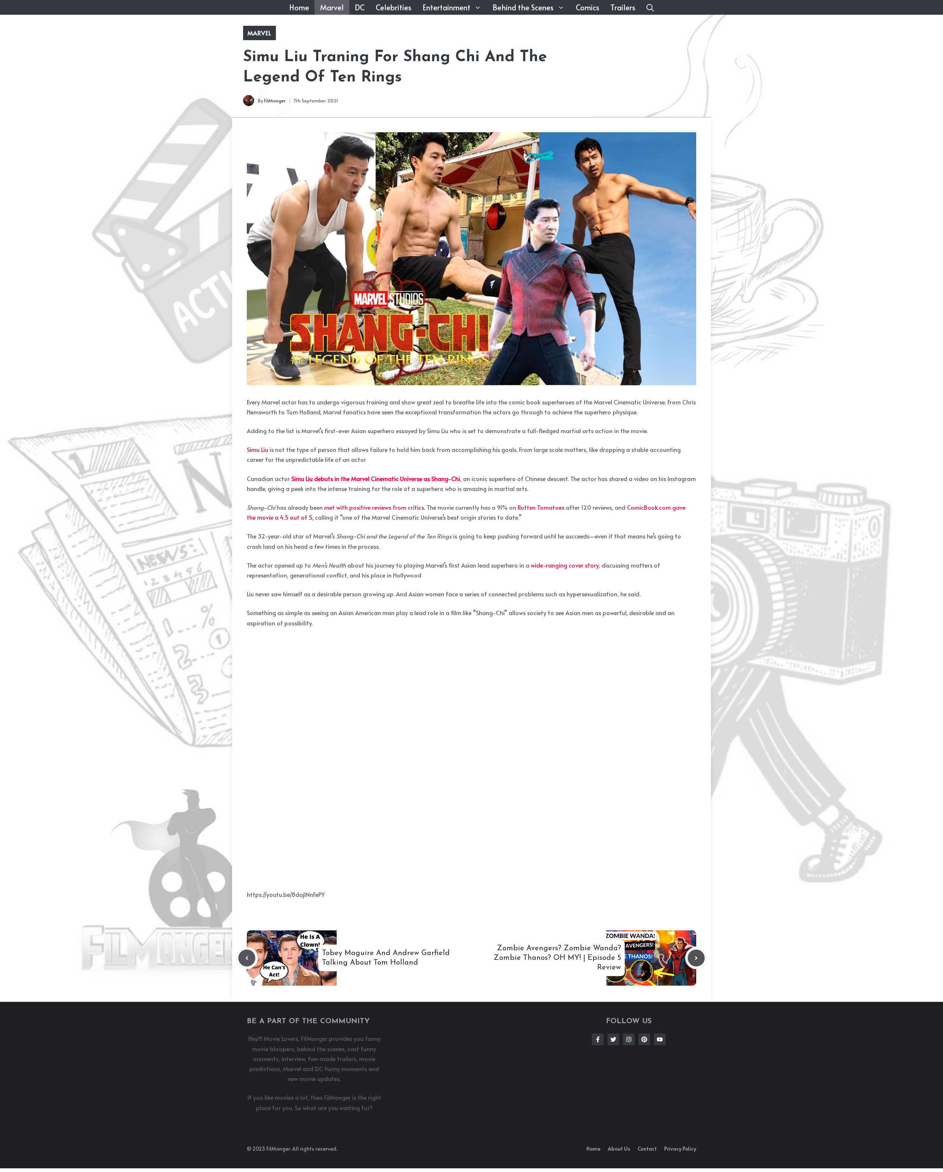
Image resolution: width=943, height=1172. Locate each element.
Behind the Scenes (523, 7)
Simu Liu (257, 449)
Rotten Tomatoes (541, 507)
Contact (647, 1148)
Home (299, 7)
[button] (650, 7)
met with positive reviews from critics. (374, 507)
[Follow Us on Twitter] (613, 1039)
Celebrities (393, 7)
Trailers (622, 7)
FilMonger (275, 100)
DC (360, 7)
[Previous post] (247, 958)
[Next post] (696, 958)
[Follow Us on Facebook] (598, 1039)
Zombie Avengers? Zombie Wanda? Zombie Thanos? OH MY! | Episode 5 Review (557, 958)
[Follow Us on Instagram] (629, 1039)
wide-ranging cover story (565, 565)
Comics (587, 7)
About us (619, 1148)
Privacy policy (680, 1148)
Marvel (332, 7)
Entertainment (446, 7)
